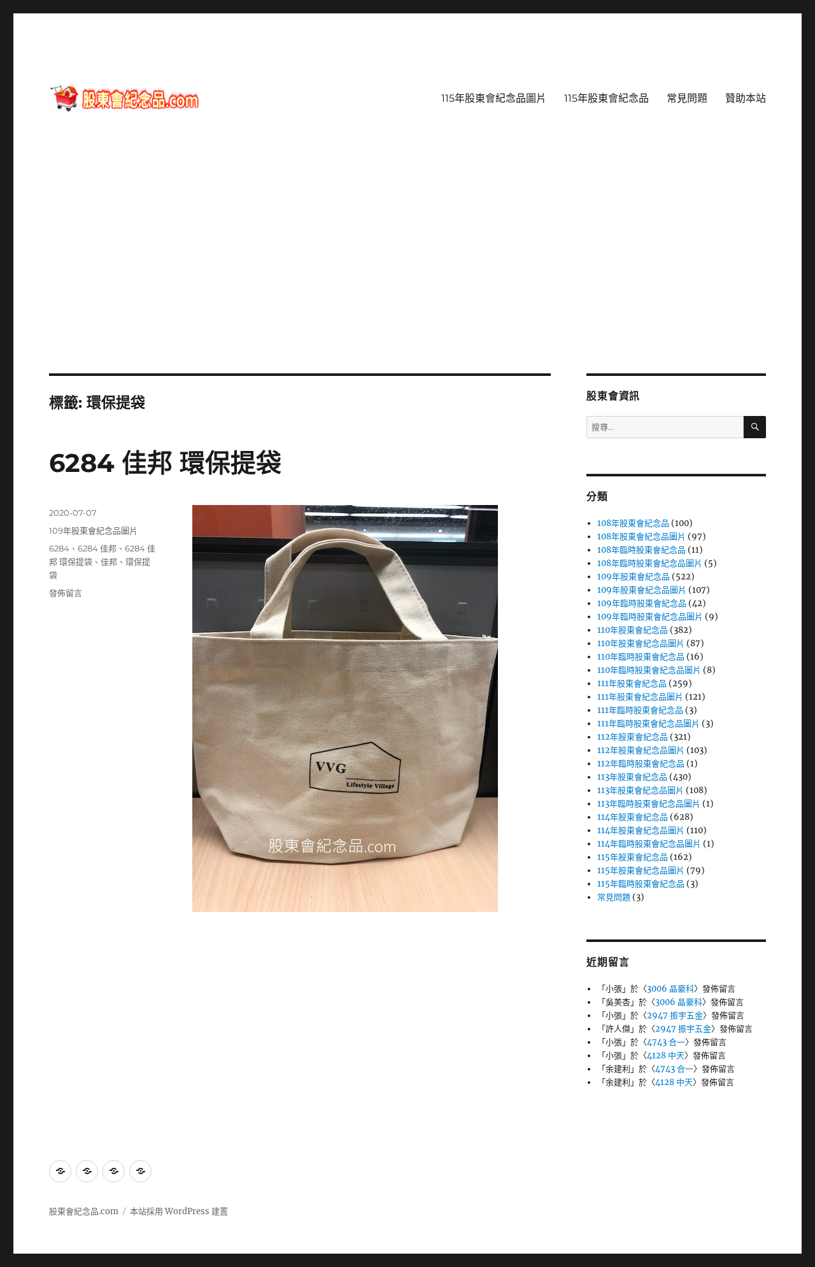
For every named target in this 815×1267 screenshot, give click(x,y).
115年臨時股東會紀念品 (640, 883)
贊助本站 (745, 98)
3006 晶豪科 (670, 988)
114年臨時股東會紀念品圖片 (649, 843)
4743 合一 (666, 1042)
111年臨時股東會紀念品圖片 (648, 723)
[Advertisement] (407, 279)
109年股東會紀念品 (633, 576)
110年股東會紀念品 (632, 630)
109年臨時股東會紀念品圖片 (650, 616)
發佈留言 (65, 593)
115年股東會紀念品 (606, 98)
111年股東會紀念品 (632, 683)
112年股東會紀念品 (632, 736)
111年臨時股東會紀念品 (640, 710)
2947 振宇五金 (675, 1015)
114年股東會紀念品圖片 (640, 830)
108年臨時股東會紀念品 (641, 549)
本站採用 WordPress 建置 (179, 1211)
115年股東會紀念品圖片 (493, 98)
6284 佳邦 (97, 548)
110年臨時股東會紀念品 (640, 656)
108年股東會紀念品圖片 (641, 536)
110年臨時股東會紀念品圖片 (649, 670)
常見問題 (687, 98)
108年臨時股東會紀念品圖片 (649, 563)
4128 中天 (665, 1055)
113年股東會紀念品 (632, 777)
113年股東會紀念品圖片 (640, 790)
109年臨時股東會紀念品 (641, 603)
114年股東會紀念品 (632, 817)
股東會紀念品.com (83, 1211)
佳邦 (109, 562)
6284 (59, 548)
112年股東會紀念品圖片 (640, 750)
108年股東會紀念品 (633, 523)
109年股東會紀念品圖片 (93, 530)
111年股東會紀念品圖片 (640, 696)
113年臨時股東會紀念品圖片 (648, 803)
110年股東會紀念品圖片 (640, 643)
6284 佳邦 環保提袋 (165, 462)
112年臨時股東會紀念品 (640, 763)
